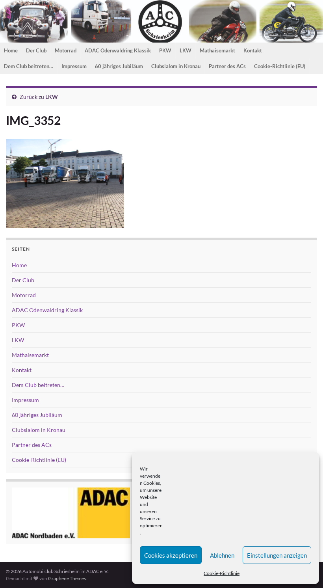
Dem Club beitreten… (28, 66)
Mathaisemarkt (217, 50)
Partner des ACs (227, 66)
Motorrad (65, 50)
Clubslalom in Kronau (175, 66)
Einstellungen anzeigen (277, 555)
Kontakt (252, 50)
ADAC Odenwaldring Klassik (118, 50)
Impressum (74, 66)
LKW (185, 50)
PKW (165, 50)
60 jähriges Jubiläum (119, 66)
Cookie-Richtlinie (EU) (279, 66)
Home (11, 50)
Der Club (36, 50)
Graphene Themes (67, 578)
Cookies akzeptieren (170, 555)
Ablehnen (222, 555)
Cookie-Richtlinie (221, 573)
